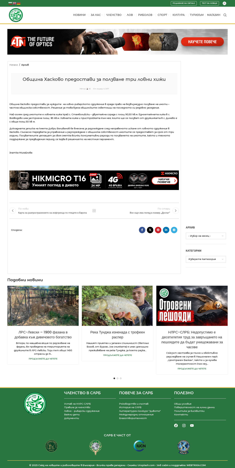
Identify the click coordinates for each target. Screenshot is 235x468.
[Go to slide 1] (114, 378)
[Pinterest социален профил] (158, 230)
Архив (25, 64)
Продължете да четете (43, 359)
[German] (19, 3)
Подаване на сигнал (184, 3)
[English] (14, 3)
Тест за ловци (209, 3)
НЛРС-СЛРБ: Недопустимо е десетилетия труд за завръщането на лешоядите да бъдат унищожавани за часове (192, 339)
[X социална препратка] (150, 230)
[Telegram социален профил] (174, 230)
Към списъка (94, 210)
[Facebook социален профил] (142, 230)
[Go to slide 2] (117, 378)
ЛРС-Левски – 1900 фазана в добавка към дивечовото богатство (43, 335)
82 (90, 89)
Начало (13, 64)
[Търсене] (225, 15)
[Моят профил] (224, 3)
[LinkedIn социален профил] (166, 230)
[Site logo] (15, 14)
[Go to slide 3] (120, 378)
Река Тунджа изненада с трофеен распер (117, 335)
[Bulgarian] (10, 3)
